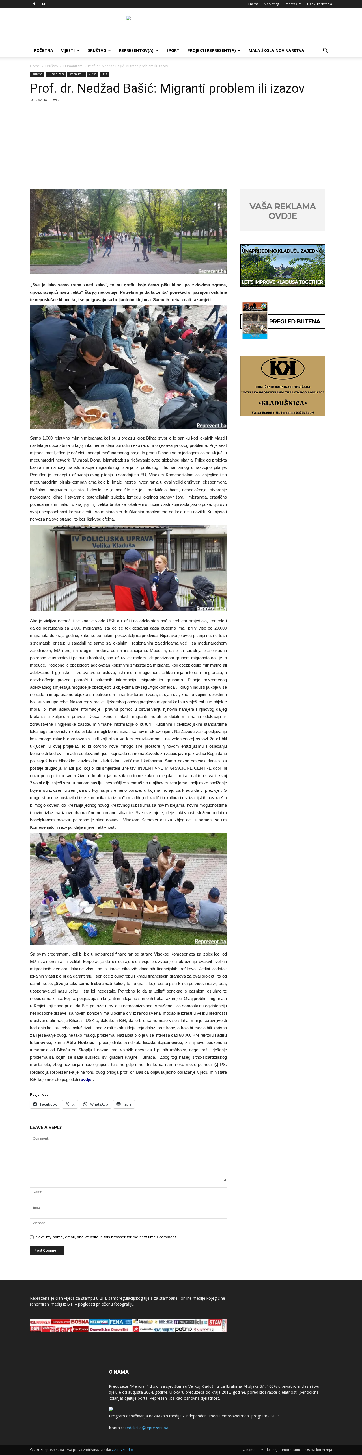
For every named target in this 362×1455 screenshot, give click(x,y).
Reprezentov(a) (136, 50)
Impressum (293, 4)
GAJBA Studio (122, 1449)
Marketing (271, 4)
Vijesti (68, 50)
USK (104, 74)
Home (35, 66)
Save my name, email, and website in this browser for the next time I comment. (106, 1237)
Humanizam (73, 66)
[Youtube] (43, 4)
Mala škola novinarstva (276, 50)
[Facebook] (34, 4)
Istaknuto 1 (76, 74)
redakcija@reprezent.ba (146, 1427)
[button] (325, 51)
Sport (173, 50)
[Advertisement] (181, 146)
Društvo (96, 50)
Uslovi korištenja (319, 4)
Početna (43, 50)
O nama (252, 4)
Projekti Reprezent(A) (212, 50)
